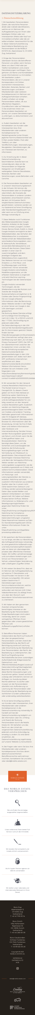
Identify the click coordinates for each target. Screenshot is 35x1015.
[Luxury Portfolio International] (17, 1007)
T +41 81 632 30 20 (18, 947)
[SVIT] (17, 999)
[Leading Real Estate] (17, 990)
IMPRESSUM (17, 958)
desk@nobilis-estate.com (18, 978)
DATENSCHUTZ (17, 960)
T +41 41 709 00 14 (17, 916)
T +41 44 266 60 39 (17, 932)
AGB (17, 962)
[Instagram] (17, 968)
